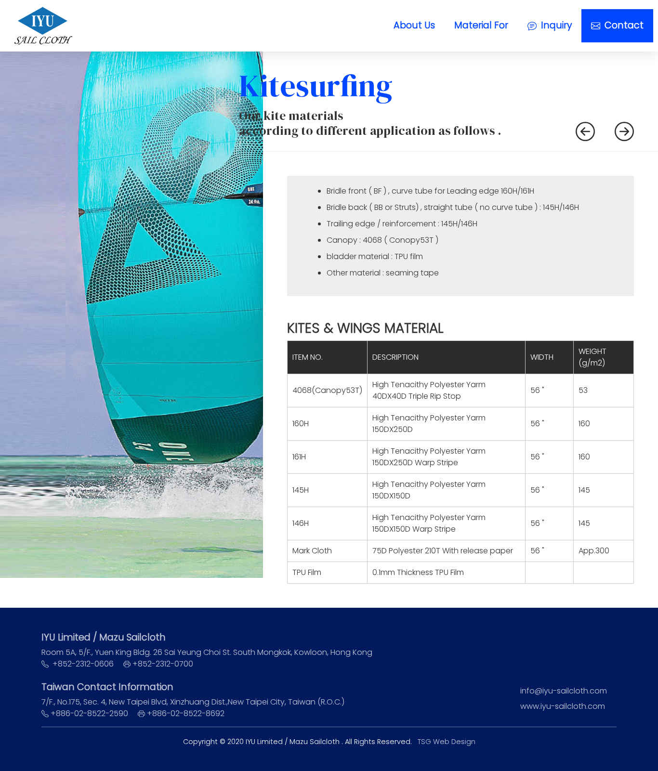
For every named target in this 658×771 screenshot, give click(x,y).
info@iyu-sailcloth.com (563, 690)
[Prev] (585, 130)
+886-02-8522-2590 (90, 713)
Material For (481, 25)
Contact (623, 25)
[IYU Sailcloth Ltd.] (43, 26)
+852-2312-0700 (162, 663)
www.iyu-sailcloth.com (562, 706)
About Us (414, 25)
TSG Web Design (446, 741)
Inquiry (555, 25)
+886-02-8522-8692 (185, 713)
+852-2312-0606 (83, 663)
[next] (624, 130)
